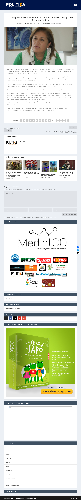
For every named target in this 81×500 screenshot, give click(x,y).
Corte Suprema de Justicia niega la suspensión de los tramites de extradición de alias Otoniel (14, 174)
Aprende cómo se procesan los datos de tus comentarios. (41, 217)
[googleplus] (24, 318)
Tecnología (9, 470)
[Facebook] (10, 318)
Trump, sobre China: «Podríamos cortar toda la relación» (31, 173)
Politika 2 (26, 23)
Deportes (8, 458)
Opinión (8, 451)
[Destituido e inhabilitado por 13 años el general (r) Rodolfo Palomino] (67, 165)
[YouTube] (19, 318)
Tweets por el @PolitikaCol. (13, 308)
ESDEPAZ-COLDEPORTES (12, 486)
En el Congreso (42, 23)
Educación (8, 454)
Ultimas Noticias (50, 23)
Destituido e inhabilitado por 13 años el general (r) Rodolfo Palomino (66, 174)
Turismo (8, 474)
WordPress (33, 498)
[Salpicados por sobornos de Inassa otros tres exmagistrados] (49, 166)
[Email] (78, 253)
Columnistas (9, 482)
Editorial (8, 447)
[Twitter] (78, 250)
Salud (7, 466)
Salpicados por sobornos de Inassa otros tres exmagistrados (48, 175)
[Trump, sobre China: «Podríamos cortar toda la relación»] (31, 165)
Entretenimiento (10, 478)
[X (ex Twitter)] (6, 318)
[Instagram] (15, 318)
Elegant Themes (15, 498)
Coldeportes (9, 462)
